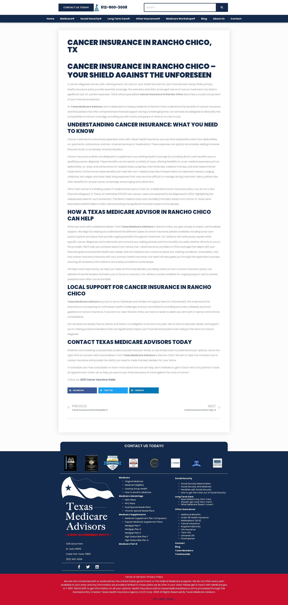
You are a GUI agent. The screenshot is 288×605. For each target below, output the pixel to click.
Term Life (186, 532)
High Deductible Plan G (137, 540)
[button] (82, 390)
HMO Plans (130, 499)
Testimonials (182, 554)
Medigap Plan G (133, 529)
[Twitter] (88, 566)
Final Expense (188, 538)
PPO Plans (130, 503)
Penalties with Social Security (196, 489)
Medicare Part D (128, 543)
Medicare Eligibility (134, 484)
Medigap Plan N (133, 532)
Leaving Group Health (136, 488)
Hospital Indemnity (191, 526)
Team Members (184, 550)
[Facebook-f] (79, 566)
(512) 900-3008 (74, 559)
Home (50, 18)
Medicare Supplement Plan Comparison (146, 518)
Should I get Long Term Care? (196, 501)
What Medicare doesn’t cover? (197, 504)
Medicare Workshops (179, 18)
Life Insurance (188, 529)
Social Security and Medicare (196, 486)
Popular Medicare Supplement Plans (144, 521)
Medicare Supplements (132, 514)
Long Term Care (118, 18)
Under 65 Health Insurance (195, 517)
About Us (219, 18)
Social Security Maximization (196, 483)
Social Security (89, 18)
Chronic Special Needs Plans (139, 510)
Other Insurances (147, 18)
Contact (236, 18)
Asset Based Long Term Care (196, 499)
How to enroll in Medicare (138, 492)
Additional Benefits (191, 514)
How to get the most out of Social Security (203, 492)
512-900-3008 (163, 599)
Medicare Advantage (131, 496)
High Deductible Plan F (136, 536)
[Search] (222, 7)
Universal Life (188, 535)
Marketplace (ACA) (191, 520)
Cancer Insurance (190, 523)
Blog (204, 18)
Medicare (66, 18)
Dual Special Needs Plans (138, 507)
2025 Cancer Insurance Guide (97, 379)
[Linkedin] (97, 566)
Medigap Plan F (133, 525)
